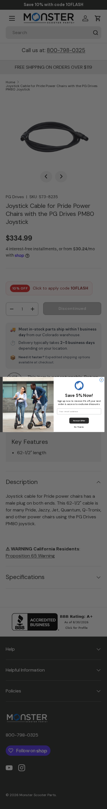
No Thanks (79, 427)
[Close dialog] (101, 380)
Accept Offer (79, 421)
